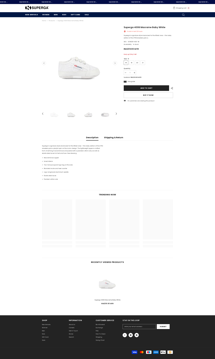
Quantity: (127, 68)
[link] (57, 242)
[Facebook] (125, 335)
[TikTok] (136, 335)
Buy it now (148, 95)
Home (44, 21)
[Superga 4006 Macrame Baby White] (107, 282)
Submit (163, 326)
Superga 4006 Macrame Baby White (107, 300)
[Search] (183, 14)
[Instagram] (131, 335)
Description (92, 137)
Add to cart (146, 88)
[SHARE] (171, 88)
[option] (79, 63)
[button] (44, 63)
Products (52, 21)
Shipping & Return (113, 137)
